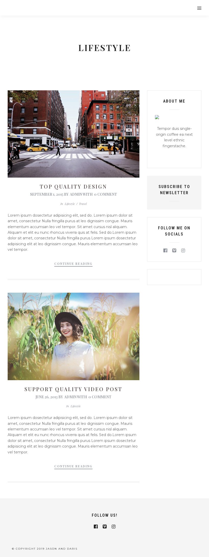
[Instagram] (183, 250)
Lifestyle (70, 204)
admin (76, 194)
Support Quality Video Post (73, 389)
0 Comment (105, 194)
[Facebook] (165, 250)
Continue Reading (73, 264)
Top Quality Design (73, 186)
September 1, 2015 (46, 194)
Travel (83, 204)
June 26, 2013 (46, 396)
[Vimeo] (174, 250)
